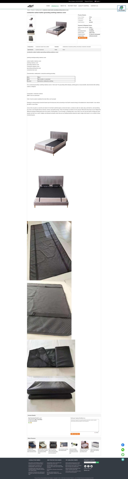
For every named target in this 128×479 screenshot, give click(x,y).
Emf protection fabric (54, 460)
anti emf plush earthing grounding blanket (63, 450)
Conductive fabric (34, 460)
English (97, 1)
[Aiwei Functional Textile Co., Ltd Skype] (29, 422)
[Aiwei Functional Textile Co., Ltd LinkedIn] (85, 466)
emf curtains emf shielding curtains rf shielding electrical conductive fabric (35, 463)
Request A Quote (89, 1)
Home (48, 5)
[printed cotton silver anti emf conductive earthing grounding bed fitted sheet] (43, 444)
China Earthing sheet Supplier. (47, 478)
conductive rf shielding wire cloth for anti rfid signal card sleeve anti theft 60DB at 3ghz (36, 473)
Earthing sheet (39, 10)
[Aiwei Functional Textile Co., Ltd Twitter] (91, 466)
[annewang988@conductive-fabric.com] (123, 459)
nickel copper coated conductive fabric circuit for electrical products (73, 472)
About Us (63, 5)
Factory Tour (72, 5)
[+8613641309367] (123, 454)
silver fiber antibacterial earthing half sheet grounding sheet (84, 450)
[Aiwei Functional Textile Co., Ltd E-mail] (31, 422)
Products (55, 5)
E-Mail (85, 468)
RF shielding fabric (72, 460)
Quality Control (83, 5)
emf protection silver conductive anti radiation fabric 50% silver (54, 463)
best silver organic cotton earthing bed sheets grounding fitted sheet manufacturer (53, 451)
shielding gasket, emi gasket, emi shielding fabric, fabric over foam (35, 466)
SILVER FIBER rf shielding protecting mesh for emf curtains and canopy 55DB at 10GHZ (55, 466)
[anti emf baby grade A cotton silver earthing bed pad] (95, 444)
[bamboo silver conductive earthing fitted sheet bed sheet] (32, 444)
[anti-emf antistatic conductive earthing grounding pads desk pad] (74, 444)
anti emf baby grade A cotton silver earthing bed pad (94, 450)
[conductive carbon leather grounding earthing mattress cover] (56, 29)
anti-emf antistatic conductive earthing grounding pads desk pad (73, 451)
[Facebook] (123, 445)
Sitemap (89, 468)
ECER (92, 478)
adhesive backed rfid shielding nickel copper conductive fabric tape (72, 469)
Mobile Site (87, 470)
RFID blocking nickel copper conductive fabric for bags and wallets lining (73, 466)
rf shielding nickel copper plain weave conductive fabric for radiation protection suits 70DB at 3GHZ (36, 469)
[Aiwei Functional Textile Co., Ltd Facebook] (88, 466)
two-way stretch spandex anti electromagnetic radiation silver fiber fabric (54, 473)
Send (97, 462)
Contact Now (83, 37)
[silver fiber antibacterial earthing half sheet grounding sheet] (85, 444)
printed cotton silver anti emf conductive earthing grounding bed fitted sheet (43, 451)
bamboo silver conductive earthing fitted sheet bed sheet (31, 450)
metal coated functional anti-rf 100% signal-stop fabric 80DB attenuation (72, 463)
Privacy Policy (37, 478)
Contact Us (94, 5)
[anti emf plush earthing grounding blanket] (64, 444)
